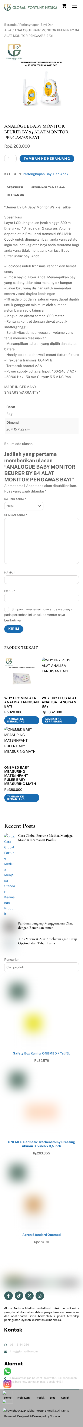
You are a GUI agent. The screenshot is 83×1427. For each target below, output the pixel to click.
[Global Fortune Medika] (30, 9)
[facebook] (8, 1295)
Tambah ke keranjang (47, 159)
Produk (40, 1397)
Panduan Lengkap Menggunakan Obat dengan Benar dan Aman (45, 925)
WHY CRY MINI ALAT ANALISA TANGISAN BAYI (21, 702)
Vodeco (55, 1416)
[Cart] (64, 5)
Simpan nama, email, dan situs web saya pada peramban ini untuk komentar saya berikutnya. (38, 614)
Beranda (10, 24)
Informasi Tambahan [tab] (48, 187)
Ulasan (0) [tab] (15, 195)
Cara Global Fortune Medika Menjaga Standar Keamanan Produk (45, 837)
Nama (9, 572)
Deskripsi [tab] (15, 187)
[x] (29, 1295)
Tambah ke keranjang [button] (16, 720)
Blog (52, 1397)
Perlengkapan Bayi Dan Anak (45, 174)
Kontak (65, 1397)
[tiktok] (19, 1295)
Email (9, 590)
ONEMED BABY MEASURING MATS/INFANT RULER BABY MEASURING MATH (20, 775)
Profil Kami (23, 1397)
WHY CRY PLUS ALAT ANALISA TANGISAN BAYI (59, 702)
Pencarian (11, 959)
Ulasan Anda (15, 515)
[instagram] (40, 1295)
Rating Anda (15, 499)
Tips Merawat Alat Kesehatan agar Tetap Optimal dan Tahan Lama (47, 941)
